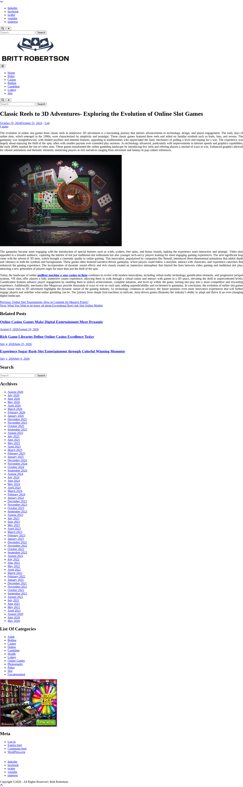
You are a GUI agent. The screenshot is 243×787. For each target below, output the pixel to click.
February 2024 (16, 494)
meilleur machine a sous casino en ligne (62, 275)
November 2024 (17, 463)
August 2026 (15, 392)
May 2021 (14, 607)
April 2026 (14, 405)
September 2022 (17, 552)
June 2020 (14, 617)
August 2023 (15, 515)
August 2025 (15, 433)
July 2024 (13, 477)
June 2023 (14, 521)
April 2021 (14, 610)
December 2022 (17, 542)
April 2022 (14, 569)
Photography (15, 664)
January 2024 (16, 497)
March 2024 (15, 491)
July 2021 (13, 600)
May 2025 (14, 443)
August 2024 (15, 474)
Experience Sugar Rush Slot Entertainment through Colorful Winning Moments (62, 351)
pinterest (13, 21)
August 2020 (15, 614)
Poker (11, 76)
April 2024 (14, 487)
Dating (12, 647)
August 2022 (15, 556)
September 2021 (17, 593)
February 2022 (16, 576)
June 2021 (14, 603)
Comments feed (17, 748)
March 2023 (15, 532)
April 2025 (14, 446)
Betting (12, 83)
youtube (12, 18)
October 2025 (16, 426)
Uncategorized (16, 674)
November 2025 (17, 422)
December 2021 (17, 583)
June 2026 (14, 398)
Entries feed (15, 745)
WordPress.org (16, 752)
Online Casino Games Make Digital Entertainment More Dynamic (51, 322)
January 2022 (16, 579)
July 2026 (13, 395)
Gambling (14, 86)
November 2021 (17, 586)
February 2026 (16, 412)
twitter (11, 15)
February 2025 (16, 453)
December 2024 (17, 460)
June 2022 (14, 562)
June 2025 (14, 439)
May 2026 (14, 402)
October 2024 (16, 467)
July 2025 (13, 436)
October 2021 (16, 590)
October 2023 (16, 508)
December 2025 (17, 419)
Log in (12, 741)
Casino (12, 79)
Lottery (12, 89)
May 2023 (14, 525)
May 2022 (14, 566)
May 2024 (14, 484)
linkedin (12, 8)
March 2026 (15, 409)
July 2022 (13, 559)
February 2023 (16, 535)
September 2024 (17, 470)
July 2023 (13, 518)
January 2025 (16, 456)
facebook (13, 11)
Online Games (16, 660)
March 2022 (15, 573)
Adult (11, 636)
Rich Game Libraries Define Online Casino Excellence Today (47, 337)
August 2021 (15, 597)
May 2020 (14, 620)
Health (12, 653)
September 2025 (17, 429)
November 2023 (17, 504)
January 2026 (16, 415)
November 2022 (17, 545)
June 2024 (14, 480)
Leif (47, 123)
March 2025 (15, 450)
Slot (10, 93)
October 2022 (16, 549)
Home (11, 72)
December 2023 (17, 501)
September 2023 (17, 511)
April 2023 (14, 528)
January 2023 (16, 538)
